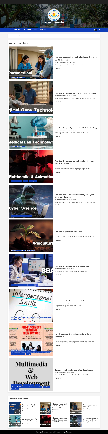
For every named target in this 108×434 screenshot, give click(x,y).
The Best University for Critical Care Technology (76, 93)
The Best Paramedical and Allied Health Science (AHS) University (76, 58)
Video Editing (46, 386)
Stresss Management (15, 319)
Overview (17, 30)
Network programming (46, 352)
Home (9, 30)
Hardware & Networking (16, 384)
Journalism (21, 350)
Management (31, 285)
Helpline (42, 30)
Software (40, 386)
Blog (35, 30)
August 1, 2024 (72, 95)
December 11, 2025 (27, 411)
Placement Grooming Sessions (29, 317)
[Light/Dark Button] (95, 30)
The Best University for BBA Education (72, 266)
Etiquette (19, 317)
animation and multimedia (16, 181)
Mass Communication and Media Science (20, 352)
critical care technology (16, 112)
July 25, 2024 (72, 268)
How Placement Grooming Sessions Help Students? (73, 335)
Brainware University (61, 62)
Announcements (14, 350)
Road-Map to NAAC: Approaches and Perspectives (28, 407)
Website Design (14, 388)
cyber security (14, 215)
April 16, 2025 (72, 62)
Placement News (41, 317)
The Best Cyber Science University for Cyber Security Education (74, 196)
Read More (59, 68)
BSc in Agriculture (15, 250)
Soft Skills (48, 317)
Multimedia (37, 384)
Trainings (28, 354)
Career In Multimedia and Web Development (74, 370)
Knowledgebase (20, 77)
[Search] (99, 30)
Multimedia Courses (34, 352)
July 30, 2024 (72, 234)
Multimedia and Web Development (18, 386)
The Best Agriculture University (68, 231)
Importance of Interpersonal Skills (70, 300)
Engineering (23, 250)
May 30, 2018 (71, 372)
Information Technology (28, 384)
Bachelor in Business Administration (19, 285)
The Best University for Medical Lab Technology (76, 127)
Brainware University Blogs (54, 22)
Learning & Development (30, 350)
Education (13, 77)
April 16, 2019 (72, 339)
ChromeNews (59, 432)
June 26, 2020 (72, 303)
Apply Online (27, 30)
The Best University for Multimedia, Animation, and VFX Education (75, 162)
